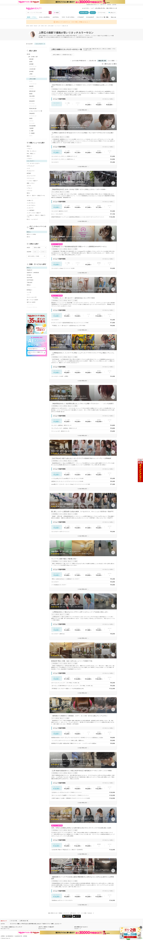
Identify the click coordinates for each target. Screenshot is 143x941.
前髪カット (29, 156)
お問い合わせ (73, 913)
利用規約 (60, 913)
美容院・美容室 (29, 25)
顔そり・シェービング (32, 219)
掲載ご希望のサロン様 (111, 8)
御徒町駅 (31, 86)
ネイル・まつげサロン (44, 17)
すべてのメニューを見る (108, 146)
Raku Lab (113, 17)
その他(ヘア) (30, 200)
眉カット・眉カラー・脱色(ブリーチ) (36, 195)
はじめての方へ (85, 8)
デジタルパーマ (30, 170)
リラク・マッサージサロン (68, 17)
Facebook (90, 913)
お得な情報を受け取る (100, 8)
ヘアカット (29, 148)
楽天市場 (114, 4)
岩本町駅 (31, 71)
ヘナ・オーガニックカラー (33, 163)
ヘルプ (92, 8)
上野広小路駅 (50, 25)
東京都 (35, 25)
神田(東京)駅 (32, 91)
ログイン (93, 12)
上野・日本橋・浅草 (42, 25)
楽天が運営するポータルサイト (81, 926)
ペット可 (29, 292)
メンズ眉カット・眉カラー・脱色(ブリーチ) (36, 216)
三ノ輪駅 (31, 130)
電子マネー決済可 (31, 302)
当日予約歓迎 (30, 280)
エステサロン (56, 17)
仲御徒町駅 (32, 113)
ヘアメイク (29, 190)
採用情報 (25, 936)
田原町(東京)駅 (32, 108)
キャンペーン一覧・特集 (102, 17)
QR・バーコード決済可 (32, 299)
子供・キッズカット (31, 151)
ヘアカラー (29, 158)
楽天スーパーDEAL (31, 234)
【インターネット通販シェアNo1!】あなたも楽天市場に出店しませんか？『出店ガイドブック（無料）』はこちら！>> (35, 923)
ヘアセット (29, 188)
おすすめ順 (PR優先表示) (79, 60)
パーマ (28, 168)
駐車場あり (29, 289)
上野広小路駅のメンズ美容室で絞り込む (62, 54)
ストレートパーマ (31, 175)
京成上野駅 (32, 96)
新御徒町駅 (32, 101)
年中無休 (29, 275)
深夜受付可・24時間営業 (33, 272)
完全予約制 (29, 277)
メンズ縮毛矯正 (30, 210)
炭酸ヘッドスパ (30, 183)
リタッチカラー (58, 25)
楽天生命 (109, 4)
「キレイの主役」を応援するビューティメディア (11, 926)
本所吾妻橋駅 (32, 125)
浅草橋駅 (31, 64)
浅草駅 (30, 61)
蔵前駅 (30, 93)
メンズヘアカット (31, 203)
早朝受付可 (29, 270)
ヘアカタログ (80, 17)
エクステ (29, 185)
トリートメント (30, 178)
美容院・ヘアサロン (32, 17)
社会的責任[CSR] (18, 936)
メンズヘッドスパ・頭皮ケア (34, 212)
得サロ (28, 236)
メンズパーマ (30, 207)
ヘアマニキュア (30, 165)
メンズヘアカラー (31, 205)
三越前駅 (31, 128)
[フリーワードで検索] (50, 12)
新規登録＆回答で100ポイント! (93, 4)
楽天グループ (103, 4)
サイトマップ (66, 913)
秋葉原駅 (31, 59)
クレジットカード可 (31, 297)
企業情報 (3, 936)
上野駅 (30, 74)
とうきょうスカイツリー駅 (35, 111)
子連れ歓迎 (29, 282)
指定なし (29, 146)
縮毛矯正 (29, 173)
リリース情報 (83, 913)
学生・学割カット (31, 153)
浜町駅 (30, 118)
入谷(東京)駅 (32, 69)
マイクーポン (102, 12)
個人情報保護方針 (9, 936)
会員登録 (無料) (84, 12)
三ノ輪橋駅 (32, 133)
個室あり (29, 285)
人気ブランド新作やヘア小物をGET (46, 926)
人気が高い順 (92, 60)
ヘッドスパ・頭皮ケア (32, 180)
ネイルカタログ (90, 17)
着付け (28, 193)
